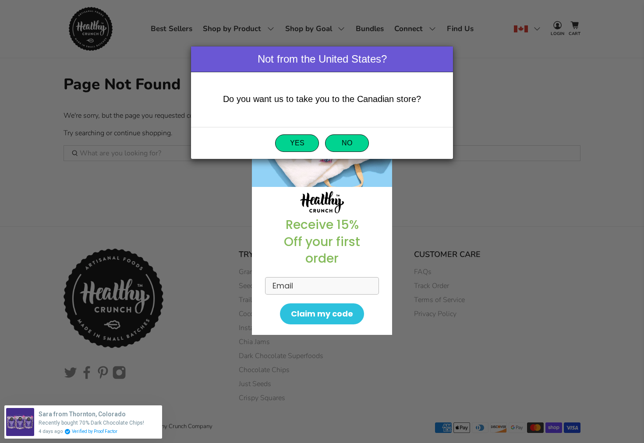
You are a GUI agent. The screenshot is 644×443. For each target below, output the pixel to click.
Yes (297, 143)
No (347, 143)
